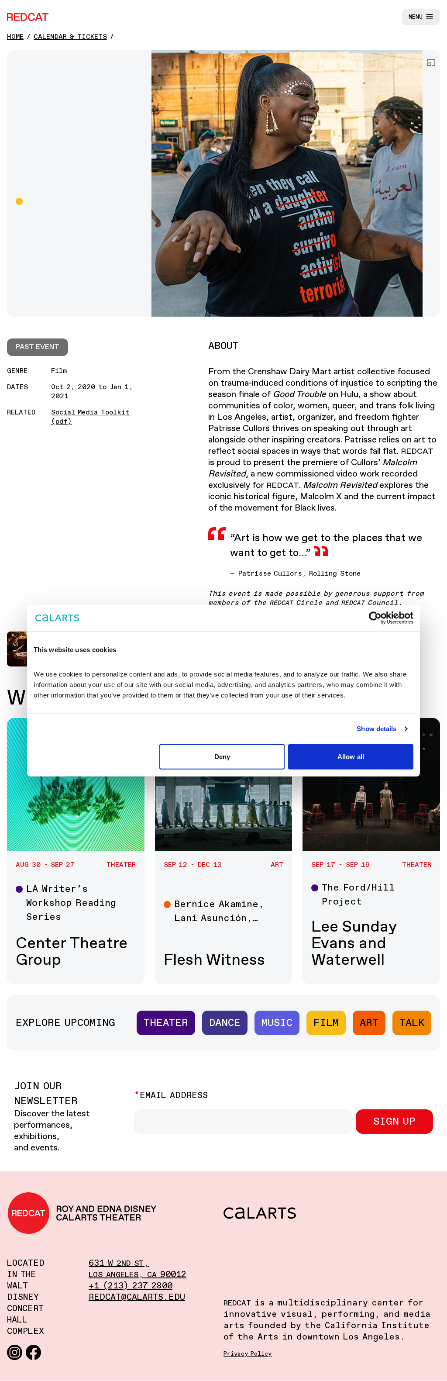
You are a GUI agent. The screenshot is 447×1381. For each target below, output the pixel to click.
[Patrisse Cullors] (287, 183)
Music (276, 1023)
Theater (166, 1023)
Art (369, 1023)
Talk (411, 1023)
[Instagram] (14, 1352)
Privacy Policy (248, 1354)
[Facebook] (33, 1352)
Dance (225, 1023)
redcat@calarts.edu (137, 1297)
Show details (376, 728)
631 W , (119, 1263)
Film (326, 1023)
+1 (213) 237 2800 (130, 1286)
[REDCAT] (27, 17)
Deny (222, 756)
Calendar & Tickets (70, 36)
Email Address (174, 1095)
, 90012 (137, 1275)
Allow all (350, 756)
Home (15, 36)
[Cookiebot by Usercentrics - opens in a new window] (375, 618)
